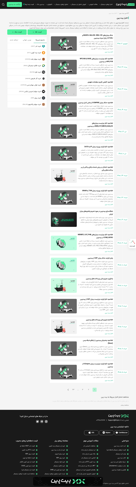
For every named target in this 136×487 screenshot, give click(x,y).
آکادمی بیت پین (124, 13)
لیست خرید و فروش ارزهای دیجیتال (55, 474)
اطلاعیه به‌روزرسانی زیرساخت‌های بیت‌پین (99, 320)
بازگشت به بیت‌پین (14, 4)
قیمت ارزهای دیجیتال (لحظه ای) (116, 450)
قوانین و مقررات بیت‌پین (119, 470)
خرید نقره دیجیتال (59, 462)
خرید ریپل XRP (60, 458)
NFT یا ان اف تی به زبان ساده (86, 466)
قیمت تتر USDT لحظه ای (27, 446)
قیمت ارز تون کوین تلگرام (27, 462)
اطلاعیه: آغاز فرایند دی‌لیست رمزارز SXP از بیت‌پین (96, 299)
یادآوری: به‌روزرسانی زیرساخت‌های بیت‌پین (99, 279)
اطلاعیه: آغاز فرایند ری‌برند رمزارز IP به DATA (98, 147)
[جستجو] (3, 4)
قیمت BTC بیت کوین (28, 450)
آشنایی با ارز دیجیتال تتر (88, 458)
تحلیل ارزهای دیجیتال (61, 4)
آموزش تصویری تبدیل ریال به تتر (86, 474)
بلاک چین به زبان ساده (88, 454)
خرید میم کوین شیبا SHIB (57, 470)
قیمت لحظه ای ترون (29, 458)
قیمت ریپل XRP (30, 454)
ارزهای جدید (14, 40)
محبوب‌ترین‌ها (40, 40)
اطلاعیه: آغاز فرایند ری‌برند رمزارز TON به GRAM (97, 191)
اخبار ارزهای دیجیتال (107, 4)
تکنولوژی (49, 4)
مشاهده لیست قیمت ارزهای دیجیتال (24, 474)
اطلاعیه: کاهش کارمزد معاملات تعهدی (100, 82)
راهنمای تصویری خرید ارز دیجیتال (85, 470)
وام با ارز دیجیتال (121, 454)
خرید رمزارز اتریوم (60, 454)
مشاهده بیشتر (125, 405)
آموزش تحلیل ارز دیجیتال (78, 4)
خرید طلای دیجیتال (59, 466)
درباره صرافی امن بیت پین (118, 462)
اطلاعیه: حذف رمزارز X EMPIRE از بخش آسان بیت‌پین (95, 103)
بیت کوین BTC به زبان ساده (87, 462)
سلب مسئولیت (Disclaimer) (117, 466)
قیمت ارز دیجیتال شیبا (28, 470)
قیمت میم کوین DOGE (28, 466)
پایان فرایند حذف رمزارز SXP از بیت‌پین (100, 258)
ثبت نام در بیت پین (120, 446)
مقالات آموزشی (93, 4)
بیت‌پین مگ (40, 4)
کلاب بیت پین (121, 458)
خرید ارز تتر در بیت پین (58, 450)
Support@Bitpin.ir (114, 420)
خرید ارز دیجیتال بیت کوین (57, 446)
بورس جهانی (27, 40)
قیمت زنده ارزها (29, 4)
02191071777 (100, 420)
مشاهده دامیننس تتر (89, 446)
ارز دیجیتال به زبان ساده (88, 450)
